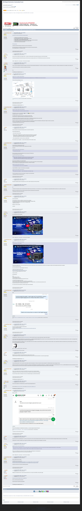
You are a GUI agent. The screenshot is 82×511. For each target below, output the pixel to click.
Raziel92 (6, 470)
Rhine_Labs (6, 381)
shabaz (23, 358)
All (7, 28)
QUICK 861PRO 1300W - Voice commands (19, 32)
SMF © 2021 (40, 507)
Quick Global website (26, 337)
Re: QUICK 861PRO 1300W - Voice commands (20, 53)
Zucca (6, 32)
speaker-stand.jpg (15, 348)
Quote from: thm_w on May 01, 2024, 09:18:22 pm (18, 76)
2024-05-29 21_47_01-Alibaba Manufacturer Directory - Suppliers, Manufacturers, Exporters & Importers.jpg (25, 317)
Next (6, 28)
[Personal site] (4, 71)
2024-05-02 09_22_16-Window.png (18, 98)
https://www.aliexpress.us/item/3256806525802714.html (19, 270)
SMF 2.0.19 (37, 507)
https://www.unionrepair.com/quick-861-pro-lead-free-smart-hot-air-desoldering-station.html (24, 328)
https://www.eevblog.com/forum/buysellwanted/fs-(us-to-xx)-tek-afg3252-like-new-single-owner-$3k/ (25, 462)
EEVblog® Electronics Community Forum (13, 2)
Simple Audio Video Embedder (41, 508)
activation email (9, 5)
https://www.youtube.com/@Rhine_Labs (30, 386)
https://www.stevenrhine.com (20, 386)
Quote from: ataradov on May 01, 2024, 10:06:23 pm (19, 109)
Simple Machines (44, 507)
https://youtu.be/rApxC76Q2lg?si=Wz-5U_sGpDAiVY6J (19, 478)
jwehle (6, 127)
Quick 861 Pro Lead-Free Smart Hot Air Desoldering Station (20, 35)
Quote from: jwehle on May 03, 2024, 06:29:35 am (18, 149)
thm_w (23, 379)
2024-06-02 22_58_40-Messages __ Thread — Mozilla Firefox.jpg (20, 429)
